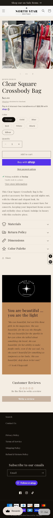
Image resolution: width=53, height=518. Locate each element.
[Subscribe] (43, 473)
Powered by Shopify (34, 515)
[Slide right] (33, 74)
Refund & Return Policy (17, 454)
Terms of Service (14, 441)
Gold (23, 120)
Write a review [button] (26, 398)
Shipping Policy (13, 448)
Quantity (6, 138)
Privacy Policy (12, 435)
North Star (22, 515)
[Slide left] (20, 74)
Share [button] (8, 258)
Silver (8, 132)
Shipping (5, 101)
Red (8, 126)
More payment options (26, 169)
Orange (8, 119)
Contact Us (11, 423)
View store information (16, 184)
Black (33, 126)
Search (9, 417)
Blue (35, 120)
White (20, 126)
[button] (3, 11)
